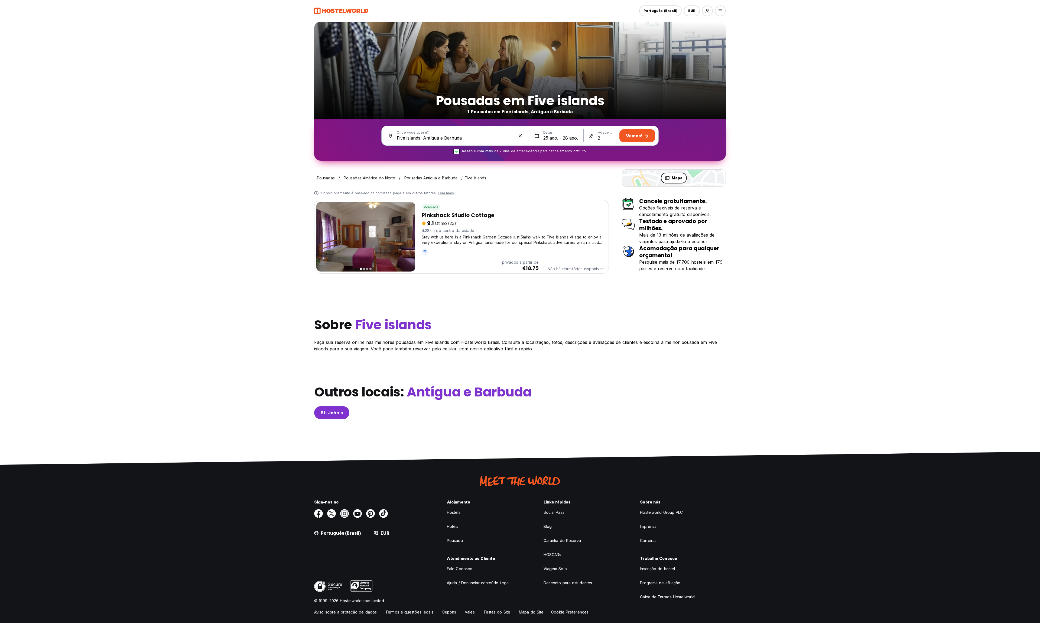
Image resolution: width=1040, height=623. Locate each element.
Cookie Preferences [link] (570, 612)
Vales (470, 612)
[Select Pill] (707, 10)
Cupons (449, 612)
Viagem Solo (555, 568)
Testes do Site (496, 612)
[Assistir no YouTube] (357, 513)
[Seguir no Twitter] (331, 513)
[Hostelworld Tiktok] (383, 513)
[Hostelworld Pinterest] (370, 513)
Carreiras (648, 540)
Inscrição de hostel (657, 568)
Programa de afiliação (660, 582)
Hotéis (453, 526)
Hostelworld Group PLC (661, 512)
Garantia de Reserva (562, 540)
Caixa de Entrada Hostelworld (667, 597)
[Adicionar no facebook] (318, 513)
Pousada (431, 207)
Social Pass (554, 512)
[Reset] (520, 135)
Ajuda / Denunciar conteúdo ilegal (478, 582)
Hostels (453, 512)
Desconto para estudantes (568, 582)
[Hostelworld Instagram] (344, 513)
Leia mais (446, 193)
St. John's (332, 412)
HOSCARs (552, 554)
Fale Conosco (459, 568)
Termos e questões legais (409, 612)
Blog (548, 526)
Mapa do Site (531, 612)
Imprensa (648, 526)
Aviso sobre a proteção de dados (345, 612)
